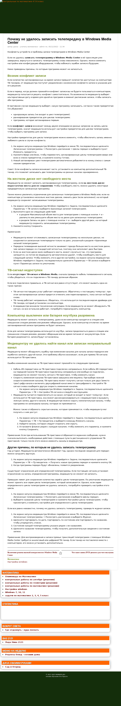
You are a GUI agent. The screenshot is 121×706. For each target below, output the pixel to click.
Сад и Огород (13, 667)
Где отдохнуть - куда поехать (22, 630)
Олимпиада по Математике (20, 576)
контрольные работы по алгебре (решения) (30, 579)
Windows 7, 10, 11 (15, 592)
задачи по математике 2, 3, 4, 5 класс (27, 595)
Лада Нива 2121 (14, 642)
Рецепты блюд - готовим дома (22, 654)
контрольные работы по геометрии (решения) (31, 583)
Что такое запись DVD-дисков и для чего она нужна (92, 552)
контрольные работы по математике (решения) (32, 586)
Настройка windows (17, 562)
